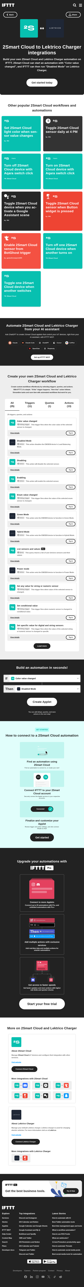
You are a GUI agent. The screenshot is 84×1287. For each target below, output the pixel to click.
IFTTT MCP (6, 1230)
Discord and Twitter (26, 1254)
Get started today (42, 82)
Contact (51, 1271)
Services (5, 1218)
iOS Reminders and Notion (29, 1242)
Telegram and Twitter (27, 1250)
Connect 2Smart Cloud (24, 1069)
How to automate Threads (62, 1246)
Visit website (16, 1062)
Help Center (6, 1234)
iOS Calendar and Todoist (29, 1246)
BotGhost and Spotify (27, 1234)
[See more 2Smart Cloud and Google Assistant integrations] (41, 1095)
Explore (6, 1213)
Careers (27, 1271)
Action (21, 444)
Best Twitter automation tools (63, 1222)
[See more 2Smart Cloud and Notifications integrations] (62, 1095)
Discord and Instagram (28, 1218)
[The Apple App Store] (34, 1261)
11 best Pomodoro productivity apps (66, 1242)
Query (21, 552)
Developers (17, 1271)
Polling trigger (24, 424)
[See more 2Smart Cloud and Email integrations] (20, 1085)
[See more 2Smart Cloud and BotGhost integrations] (62, 1085)
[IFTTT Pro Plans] (43, 549)
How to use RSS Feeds (61, 1234)
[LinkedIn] (31, 1277)
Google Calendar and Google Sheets (33, 1226)
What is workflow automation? (63, 1230)
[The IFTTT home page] (8, 5)
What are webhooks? (60, 1238)
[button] (80, 5)
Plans (4, 1246)
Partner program (39, 1271)
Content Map (7, 1238)
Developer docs (8, 1250)
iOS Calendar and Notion (28, 1222)
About (67, 1271)
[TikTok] (55, 1277)
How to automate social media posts (66, 1250)
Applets (5, 1226)
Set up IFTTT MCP (42, 357)
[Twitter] (49, 1277)
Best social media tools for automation (67, 1254)
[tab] (12, 405)
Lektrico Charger (61, 47)
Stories (5, 1222)
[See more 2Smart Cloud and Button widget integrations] (20, 1095)
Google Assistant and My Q (29, 1230)
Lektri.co (52, 1130)
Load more (42, 646)
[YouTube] (43, 1277)
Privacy (60, 1271)
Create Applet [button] (42, 701)
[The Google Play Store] (50, 1261)
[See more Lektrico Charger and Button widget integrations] (20, 1158)
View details (14, 433)
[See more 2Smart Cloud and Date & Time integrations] (41, 1085)
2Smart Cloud (19, 47)
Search (5, 1242)
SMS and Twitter (25, 1238)
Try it (71, 433)
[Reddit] (60, 1277)
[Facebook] (25, 1277)
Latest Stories (59, 1213)
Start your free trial (42, 1004)
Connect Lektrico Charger (26, 1142)
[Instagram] (37, 1277)
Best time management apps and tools (67, 1226)
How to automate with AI (61, 1218)
